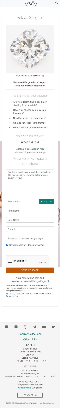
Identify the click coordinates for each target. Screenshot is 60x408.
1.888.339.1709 (26, 381)
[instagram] (16, 327)
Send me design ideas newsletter (26, 245)
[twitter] (53, 327)
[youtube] (44, 327)
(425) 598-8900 (30, 370)
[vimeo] (34, 327)
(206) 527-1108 (30, 349)
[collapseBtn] (4, 3)
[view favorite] (56, 3)
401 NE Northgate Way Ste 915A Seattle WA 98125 (30, 354)
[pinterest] (25, 327)
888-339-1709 (31, 142)
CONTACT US (30, 395)
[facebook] (6, 327)
